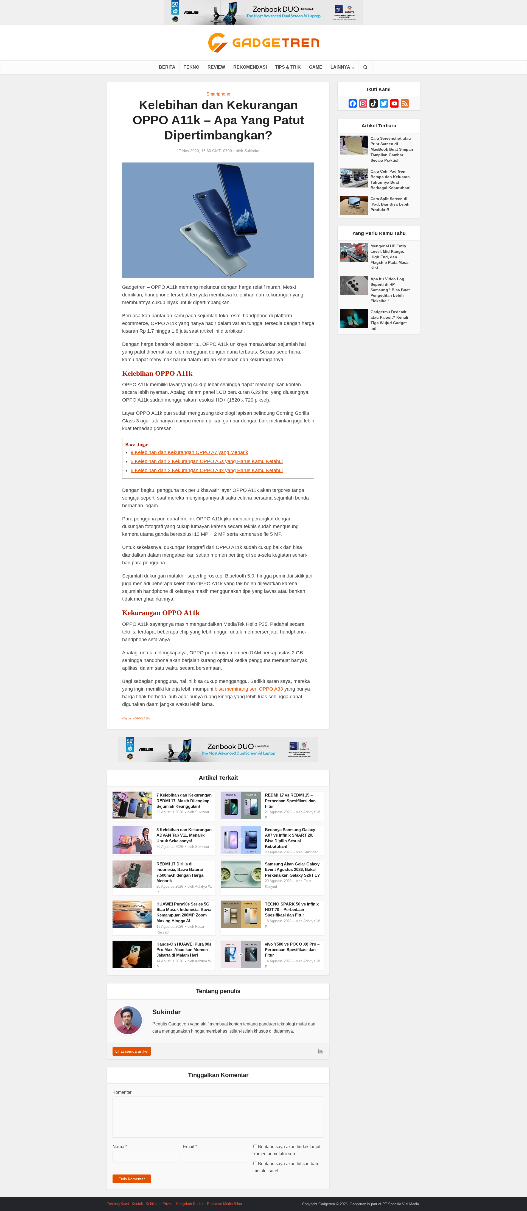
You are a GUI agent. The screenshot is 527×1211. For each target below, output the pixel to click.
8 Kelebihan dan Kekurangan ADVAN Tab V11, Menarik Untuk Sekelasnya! (184, 835)
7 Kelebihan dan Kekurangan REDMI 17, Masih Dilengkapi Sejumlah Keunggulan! (184, 801)
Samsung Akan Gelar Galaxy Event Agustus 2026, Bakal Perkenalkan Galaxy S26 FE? (292, 870)
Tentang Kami (118, 1204)
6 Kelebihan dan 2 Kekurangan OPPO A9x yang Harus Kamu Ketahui (207, 470)
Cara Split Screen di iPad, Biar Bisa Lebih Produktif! (390, 204)
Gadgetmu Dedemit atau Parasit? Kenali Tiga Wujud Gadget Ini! (389, 320)
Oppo (127, 718)
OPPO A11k (142, 718)
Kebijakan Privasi (159, 1204)
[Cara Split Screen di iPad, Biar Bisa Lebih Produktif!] (355, 205)
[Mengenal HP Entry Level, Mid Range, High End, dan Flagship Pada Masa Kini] (355, 252)
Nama (120, 1146)
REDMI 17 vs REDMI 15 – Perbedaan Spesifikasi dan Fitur (290, 801)
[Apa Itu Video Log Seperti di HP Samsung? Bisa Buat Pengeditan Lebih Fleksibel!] (355, 285)
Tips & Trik (288, 67)
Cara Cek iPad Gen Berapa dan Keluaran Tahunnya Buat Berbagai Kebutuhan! (391, 179)
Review (216, 67)
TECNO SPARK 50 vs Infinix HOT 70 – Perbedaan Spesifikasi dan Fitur (292, 910)
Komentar (122, 1092)
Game (315, 67)
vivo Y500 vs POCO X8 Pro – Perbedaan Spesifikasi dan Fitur (292, 950)
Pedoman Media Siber (224, 1204)
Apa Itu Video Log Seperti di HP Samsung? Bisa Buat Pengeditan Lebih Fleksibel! (390, 290)
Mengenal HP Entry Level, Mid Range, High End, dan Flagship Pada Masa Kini (389, 257)
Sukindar (252, 150)
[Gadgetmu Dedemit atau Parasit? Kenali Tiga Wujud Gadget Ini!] (355, 318)
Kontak (137, 1204)
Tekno (191, 67)
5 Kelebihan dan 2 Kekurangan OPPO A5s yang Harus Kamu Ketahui (207, 461)
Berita (167, 67)
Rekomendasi (250, 67)
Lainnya (340, 67)
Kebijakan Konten (190, 1204)
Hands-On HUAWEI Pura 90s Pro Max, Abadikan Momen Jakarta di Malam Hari (183, 950)
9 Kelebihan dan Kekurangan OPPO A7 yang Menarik (189, 452)
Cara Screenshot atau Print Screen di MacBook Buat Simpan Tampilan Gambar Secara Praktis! (392, 149)
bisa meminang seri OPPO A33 (249, 689)
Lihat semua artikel (131, 1051)
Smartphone (218, 94)
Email (190, 1146)
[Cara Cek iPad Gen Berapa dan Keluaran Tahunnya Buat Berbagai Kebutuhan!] (355, 178)
